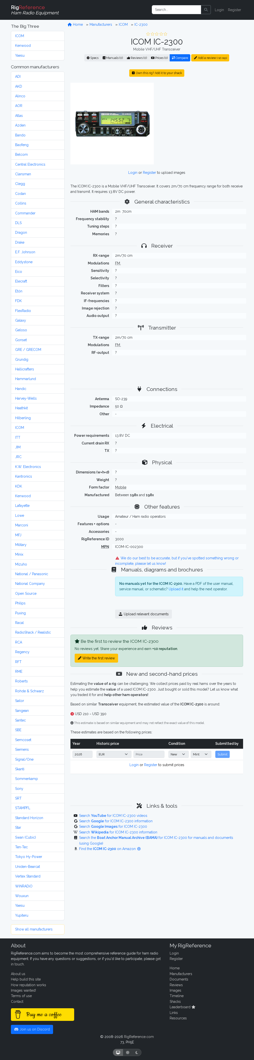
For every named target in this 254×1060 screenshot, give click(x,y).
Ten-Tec (21, 847)
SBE (18, 730)
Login (219, 10)
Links (174, 1013)
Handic (20, 389)
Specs (94, 58)
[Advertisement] (201, 123)
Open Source (25, 593)
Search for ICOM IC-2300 (113, 826)
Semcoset (23, 740)
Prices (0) (161, 58)
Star (18, 827)
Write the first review (98, 658)
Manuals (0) (114, 58)
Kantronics (23, 476)
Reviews (176, 985)
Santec (20, 720)
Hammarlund (25, 379)
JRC (18, 457)
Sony (19, 789)
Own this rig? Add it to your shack (158, 73)
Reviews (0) (138, 58)
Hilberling (23, 418)
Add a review (212, 58)
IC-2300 (141, 24)
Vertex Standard (27, 876)
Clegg (20, 184)
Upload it (176, 589)
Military (21, 545)
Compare (181, 58)
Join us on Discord (34, 1029)
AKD (18, 86)
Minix (19, 554)
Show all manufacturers (34, 929)
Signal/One (24, 759)
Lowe (19, 515)
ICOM (19, 36)
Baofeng (22, 145)
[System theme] (118, 1052)
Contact (17, 1002)
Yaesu (20, 55)
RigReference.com (139, 1037)
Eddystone (23, 262)
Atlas (19, 116)
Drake (19, 242)
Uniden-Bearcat (27, 867)
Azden (20, 125)
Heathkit (21, 408)
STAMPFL (22, 808)
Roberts (21, 681)
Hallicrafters (24, 369)
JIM (18, 447)
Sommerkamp (26, 779)
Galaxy (20, 320)
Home (77, 24)
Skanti (19, 769)
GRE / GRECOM (28, 350)
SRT (18, 798)
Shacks (175, 1002)
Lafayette (22, 506)
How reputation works (28, 985)
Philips (20, 603)
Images (175, 990)
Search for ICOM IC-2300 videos (113, 816)
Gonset (21, 340)
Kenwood (23, 46)
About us (18, 974)
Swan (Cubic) (25, 837)
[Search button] (206, 9)
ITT (17, 438)
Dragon (21, 232)
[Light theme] (127, 1052)
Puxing (20, 613)
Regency (22, 652)
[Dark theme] (136, 1052)
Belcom (21, 154)
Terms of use (21, 996)
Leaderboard (180, 1007)
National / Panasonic (31, 574)
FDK (18, 301)
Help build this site (26, 979)
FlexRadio (23, 311)
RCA (18, 642)
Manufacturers (101, 24)
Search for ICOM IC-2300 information (116, 821)
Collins (20, 203)
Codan (20, 194)
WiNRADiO (23, 886)
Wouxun (22, 896)
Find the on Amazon (108, 849)
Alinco (20, 96)
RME (18, 671)
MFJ (18, 535)
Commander (25, 213)
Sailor (19, 701)
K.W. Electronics (28, 467)
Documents (179, 979)
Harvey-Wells (26, 398)
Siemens (22, 749)
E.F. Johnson (25, 252)
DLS (18, 223)
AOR (18, 106)
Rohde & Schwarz (29, 691)
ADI (18, 76)
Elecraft (21, 281)
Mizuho (21, 564)
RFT (18, 662)
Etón (18, 291)
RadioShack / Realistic (33, 632)
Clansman (23, 174)
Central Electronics (30, 164)
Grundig (21, 360)
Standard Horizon (29, 818)
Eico (18, 272)
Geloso (21, 330)
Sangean (22, 711)
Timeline (177, 996)
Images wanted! (23, 990)
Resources (178, 1018)
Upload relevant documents (146, 614)
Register (234, 10)
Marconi (21, 525)
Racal (19, 623)
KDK (18, 486)
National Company (30, 584)
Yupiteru (21, 915)
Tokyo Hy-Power (28, 857)
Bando (20, 135)
